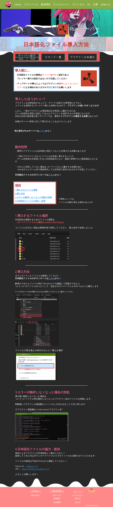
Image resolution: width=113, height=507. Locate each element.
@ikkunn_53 (32, 466)
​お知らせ (78, 502)
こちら (52, 175)
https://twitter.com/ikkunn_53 (35, 469)
